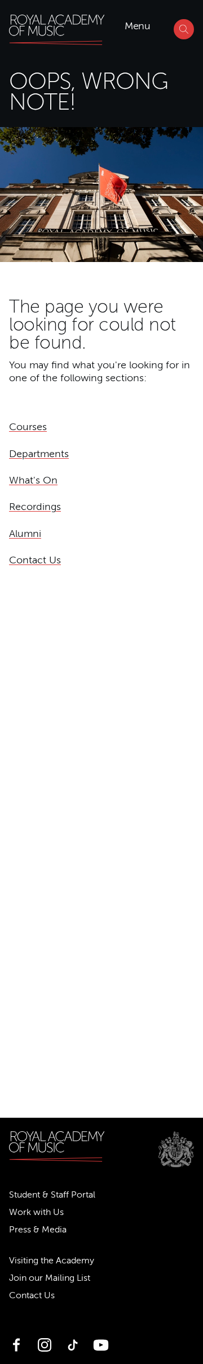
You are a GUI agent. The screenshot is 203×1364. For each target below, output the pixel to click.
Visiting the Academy (51, 1260)
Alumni (25, 533)
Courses (28, 426)
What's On (33, 480)
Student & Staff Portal (52, 1195)
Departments (39, 453)
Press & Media (38, 1230)
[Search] (184, 29)
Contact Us (35, 560)
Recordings (35, 506)
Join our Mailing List (49, 1278)
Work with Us (36, 1212)
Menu (137, 25)
